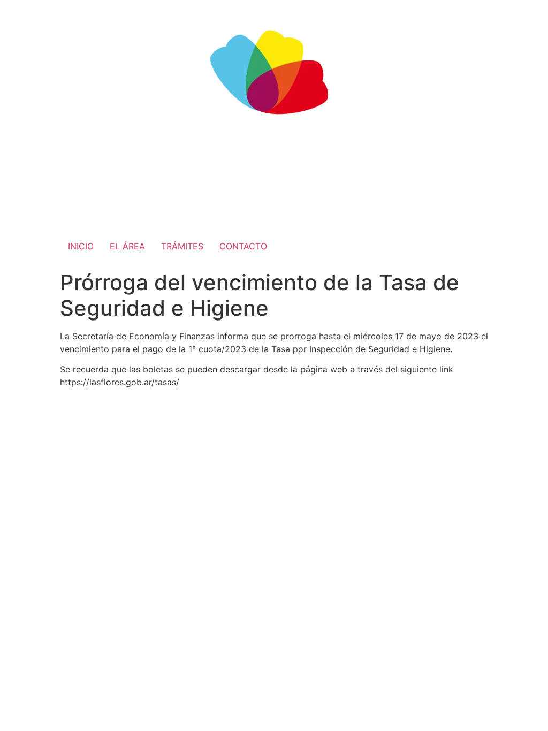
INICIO (81, 246)
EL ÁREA (127, 246)
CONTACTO (243, 246)
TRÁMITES (182, 246)
